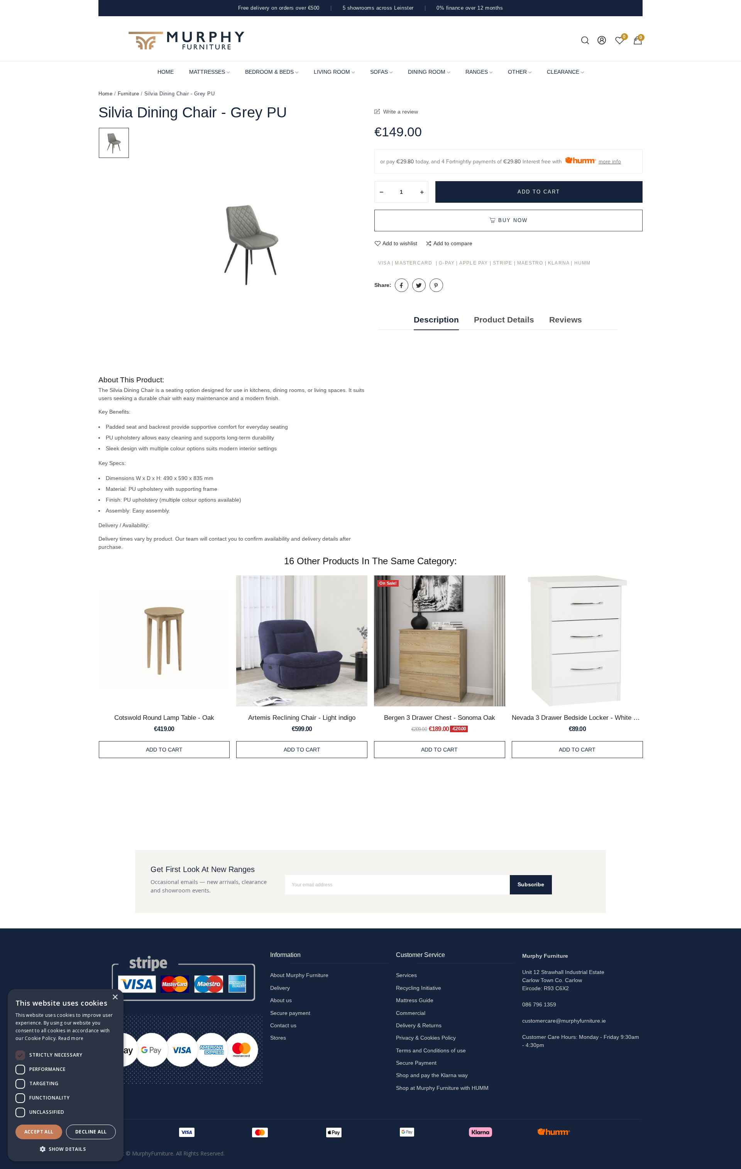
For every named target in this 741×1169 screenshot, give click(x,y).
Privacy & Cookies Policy (426, 1038)
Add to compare (452, 243)
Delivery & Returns (419, 1025)
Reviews (565, 319)
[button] (65, 1149)
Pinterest (436, 285)
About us (281, 1000)
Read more (71, 1038)
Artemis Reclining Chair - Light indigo (301, 717)
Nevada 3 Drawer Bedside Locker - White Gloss (577, 717)
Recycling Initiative (418, 988)
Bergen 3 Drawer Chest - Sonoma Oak (439, 717)
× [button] (115, 997)
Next (655, 668)
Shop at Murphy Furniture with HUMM (442, 1088)
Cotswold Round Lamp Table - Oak (164, 717)
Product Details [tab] (504, 319)
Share (401, 285)
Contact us (283, 1025)
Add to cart (539, 192)
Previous (86, 668)
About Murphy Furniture (299, 975)
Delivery (280, 988)
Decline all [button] (91, 1131)
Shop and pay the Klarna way (432, 1075)
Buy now (513, 220)
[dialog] (66, 1075)
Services (406, 975)
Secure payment (290, 1013)
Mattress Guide (414, 1000)
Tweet (419, 285)
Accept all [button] (39, 1131)
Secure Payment (416, 1063)
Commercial (410, 1013)
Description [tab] (436, 319)
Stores (278, 1038)
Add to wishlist (399, 243)
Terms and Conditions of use (431, 1050)
